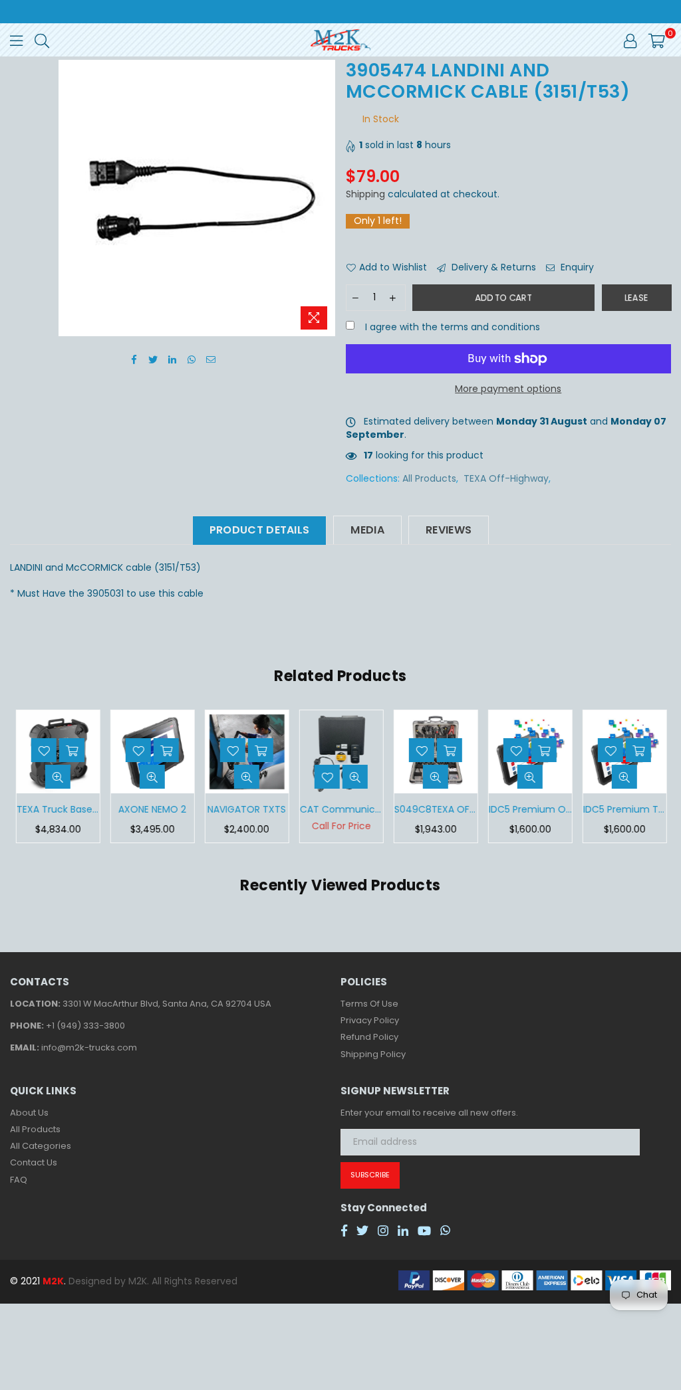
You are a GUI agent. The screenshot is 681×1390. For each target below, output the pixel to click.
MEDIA (367, 530)
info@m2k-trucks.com (89, 1047)
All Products (429, 478)
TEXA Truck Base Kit (57, 809)
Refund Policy (369, 1037)
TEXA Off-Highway (506, 478)
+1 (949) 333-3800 (85, 1025)
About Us (29, 1112)
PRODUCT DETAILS (259, 530)
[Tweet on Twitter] (153, 359)
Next (659, 776)
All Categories (40, 1146)
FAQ (18, 1179)
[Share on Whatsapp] (192, 359)
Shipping (365, 194)
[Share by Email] (211, 359)
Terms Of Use (369, 1003)
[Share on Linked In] (173, 359)
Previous (21, 776)
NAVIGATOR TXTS (246, 809)
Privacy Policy (369, 1020)
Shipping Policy (373, 1054)
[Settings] (630, 40)
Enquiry (576, 267)
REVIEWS (449, 530)
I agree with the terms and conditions (451, 327)
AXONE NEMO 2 (152, 809)
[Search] (42, 40)
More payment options (508, 389)
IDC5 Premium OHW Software (529, 809)
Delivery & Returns (492, 267)
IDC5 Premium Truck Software (624, 809)
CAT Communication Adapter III (340, 809)
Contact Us (33, 1162)
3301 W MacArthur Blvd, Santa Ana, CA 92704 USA (167, 1003)
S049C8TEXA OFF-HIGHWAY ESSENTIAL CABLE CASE (435, 809)
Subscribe (370, 1174)
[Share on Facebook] (134, 359)
